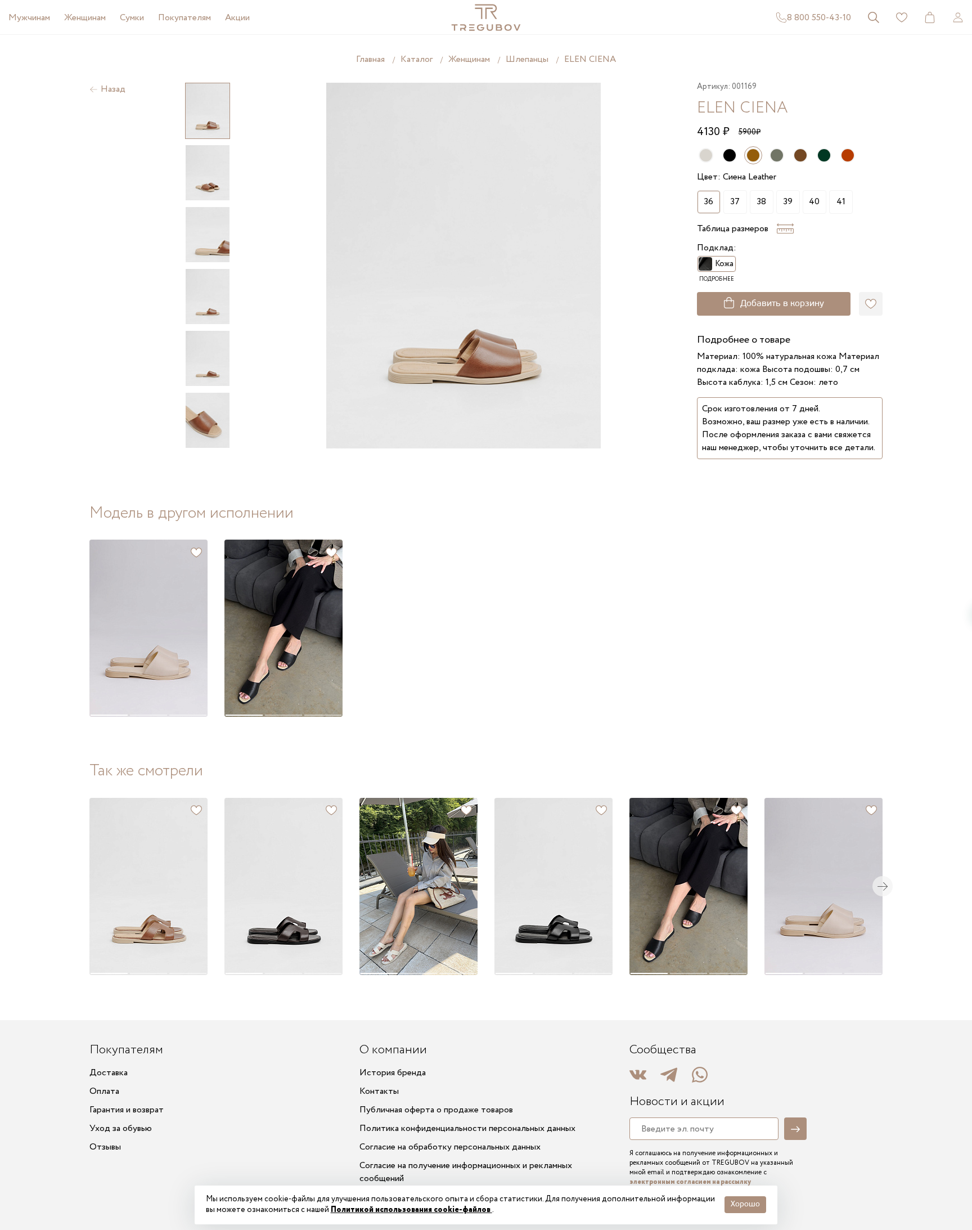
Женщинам (85, 17)
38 (761, 201)
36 (708, 201)
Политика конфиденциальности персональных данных (467, 1128)
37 (735, 201)
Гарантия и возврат (126, 1109)
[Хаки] (824, 155)
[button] (108, 628)
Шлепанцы (527, 59)
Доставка (108, 1072)
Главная (370, 59)
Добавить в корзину (782, 303)
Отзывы (105, 1147)
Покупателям (184, 17)
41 (840, 201)
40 (814, 201)
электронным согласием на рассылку (690, 1182)
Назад (113, 89)
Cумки (132, 17)
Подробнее (716, 279)
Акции (237, 17)
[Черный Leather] (730, 155)
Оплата (104, 1091)
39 (788, 201)
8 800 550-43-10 (819, 17)
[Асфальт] (777, 155)
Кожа (724, 264)
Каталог (416, 59)
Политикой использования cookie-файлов (411, 1209)
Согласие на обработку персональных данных (450, 1147)
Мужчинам (29, 17)
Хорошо (745, 1204)
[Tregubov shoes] (486, 17)
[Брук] (800, 155)
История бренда (392, 1072)
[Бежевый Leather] (706, 155)
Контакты (379, 1091)
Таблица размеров (732, 228)
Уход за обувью (120, 1128)
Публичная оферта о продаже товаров (436, 1109)
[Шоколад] (848, 155)
